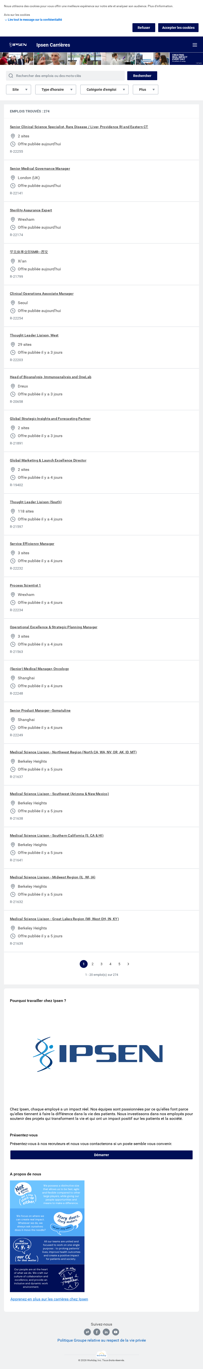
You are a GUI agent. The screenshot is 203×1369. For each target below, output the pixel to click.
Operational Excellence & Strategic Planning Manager (53, 627)
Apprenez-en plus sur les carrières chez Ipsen (49, 1299)
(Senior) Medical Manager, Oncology (39, 669)
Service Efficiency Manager (32, 544)
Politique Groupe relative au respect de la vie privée (101, 1340)
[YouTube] (115, 1332)
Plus (142, 90)
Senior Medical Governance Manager (40, 168)
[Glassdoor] (87, 1332)
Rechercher (142, 76)
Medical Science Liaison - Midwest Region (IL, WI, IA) (53, 877)
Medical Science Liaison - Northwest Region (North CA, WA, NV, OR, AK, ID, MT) (73, 752)
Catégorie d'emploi (101, 90)
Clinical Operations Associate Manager (42, 294)
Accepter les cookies (178, 28)
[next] (128, 964)
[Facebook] (96, 1332)
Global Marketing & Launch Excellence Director (48, 460)
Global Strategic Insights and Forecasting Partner (50, 419)
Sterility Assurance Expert (31, 210)
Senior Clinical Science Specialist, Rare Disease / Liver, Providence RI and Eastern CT (79, 127)
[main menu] (195, 44)
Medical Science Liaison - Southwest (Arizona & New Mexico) (59, 794)
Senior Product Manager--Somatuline (40, 710)
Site (15, 90)
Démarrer (101, 1155)
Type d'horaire (53, 90)
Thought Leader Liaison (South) (36, 502)
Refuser (144, 28)
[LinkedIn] (106, 1332)
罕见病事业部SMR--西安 (29, 252)
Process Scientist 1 (25, 585)
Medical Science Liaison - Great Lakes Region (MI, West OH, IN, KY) (64, 919)
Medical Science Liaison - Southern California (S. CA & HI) (56, 835)
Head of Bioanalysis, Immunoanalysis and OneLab (50, 377)
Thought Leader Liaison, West (34, 335)
